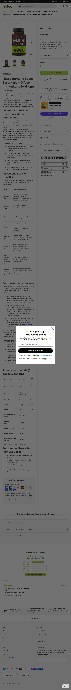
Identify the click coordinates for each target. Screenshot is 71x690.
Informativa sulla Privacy (47, 355)
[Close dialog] (52, 328)
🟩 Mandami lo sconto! (35, 350)
